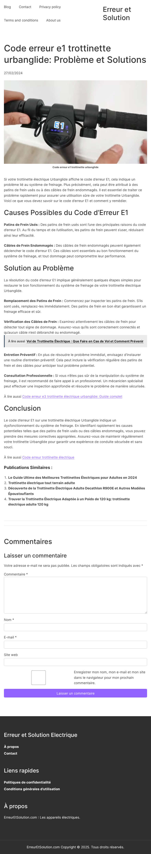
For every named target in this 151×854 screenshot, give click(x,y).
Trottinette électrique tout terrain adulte (41, 483)
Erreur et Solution (117, 13)
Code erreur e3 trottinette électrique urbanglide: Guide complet (72, 396)
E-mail (10, 637)
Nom (9, 620)
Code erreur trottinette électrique (48, 457)
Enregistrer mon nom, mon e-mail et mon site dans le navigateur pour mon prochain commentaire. (109, 677)
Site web (11, 655)
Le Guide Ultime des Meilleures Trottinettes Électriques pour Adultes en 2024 (72, 477)
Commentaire (16, 574)
